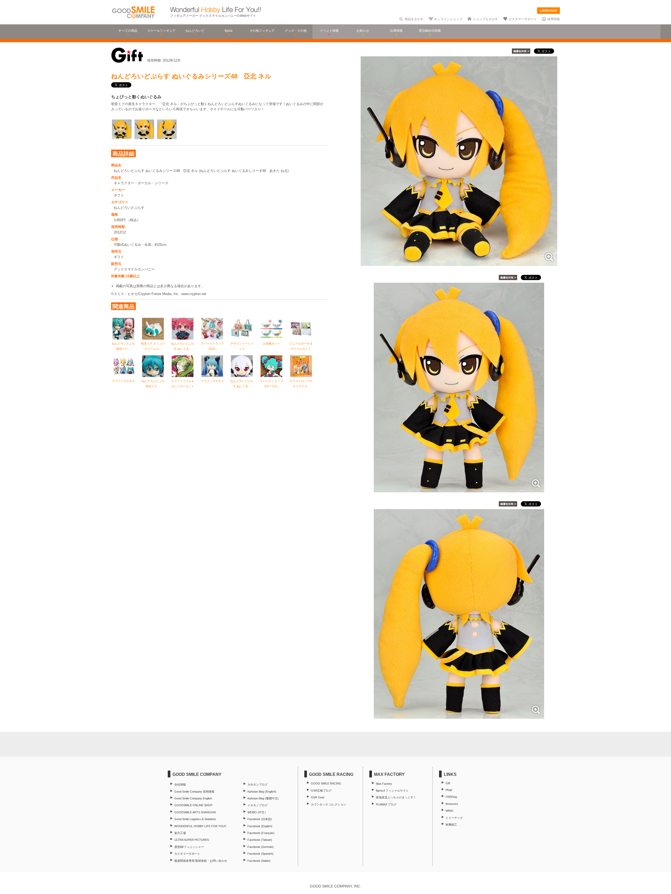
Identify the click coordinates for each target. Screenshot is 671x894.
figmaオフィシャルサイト (392, 790)
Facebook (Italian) (258, 860)
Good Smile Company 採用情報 (194, 791)
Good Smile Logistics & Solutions (195, 819)
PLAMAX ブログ (386, 804)
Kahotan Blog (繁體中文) (263, 798)
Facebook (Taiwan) (259, 839)
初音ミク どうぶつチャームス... (153, 346)
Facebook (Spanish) (260, 853)
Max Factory (384, 783)
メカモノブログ (257, 805)
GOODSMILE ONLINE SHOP (193, 805)
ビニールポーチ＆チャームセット (301, 346)
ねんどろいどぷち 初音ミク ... (123, 346)
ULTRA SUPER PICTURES (191, 839)
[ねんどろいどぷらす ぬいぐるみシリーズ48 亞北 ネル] (459, 263)
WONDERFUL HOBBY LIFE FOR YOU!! (200, 826)
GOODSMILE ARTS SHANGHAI (195, 812)
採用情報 (553, 19)
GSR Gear (317, 797)
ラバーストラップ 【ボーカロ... (271, 383)
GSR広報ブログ (321, 790)
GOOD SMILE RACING (326, 783)
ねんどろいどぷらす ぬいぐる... (182, 346)
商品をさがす (414, 19)
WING (449, 810)
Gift (448, 783)
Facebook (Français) (260, 833)
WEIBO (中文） (257, 812)
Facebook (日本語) (259, 819)
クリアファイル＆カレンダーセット (182, 383)
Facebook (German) (260, 846)
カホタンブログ (257, 784)
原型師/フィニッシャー (189, 846)
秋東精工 (451, 824)
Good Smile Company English (193, 798)
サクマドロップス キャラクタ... (301, 383)
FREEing (451, 796)
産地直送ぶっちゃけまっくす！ (396, 797)
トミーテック (454, 817)
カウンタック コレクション (328, 804)
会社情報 (180, 784)
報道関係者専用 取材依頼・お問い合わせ (200, 860)
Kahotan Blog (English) (261, 791)
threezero (452, 803)
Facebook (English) (259, 826)
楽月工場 (180, 833)
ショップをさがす (485, 19)
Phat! (449, 790)
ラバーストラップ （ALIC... (214, 346)
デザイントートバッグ (241, 346)
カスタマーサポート (522, 19)
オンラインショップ (448, 19)
